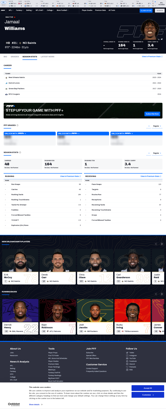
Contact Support (92, 368)
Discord (132, 364)
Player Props (52, 353)
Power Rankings (54, 367)
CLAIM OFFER (146, 10)
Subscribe (89, 353)
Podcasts (132, 367)
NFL (4, 2)
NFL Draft (13, 380)
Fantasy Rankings (54, 375)
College (13, 377)
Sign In (160, 10)
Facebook (133, 361)
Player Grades (53, 361)
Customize (146, 395)
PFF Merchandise (92, 358)
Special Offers (91, 355)
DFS (11, 374)
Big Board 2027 (53, 378)
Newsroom (14, 355)
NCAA (3, 5)
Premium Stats (53, 364)
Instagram (133, 355)
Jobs (12, 353)
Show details (34, 404)
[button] (152, 114)
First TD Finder (53, 355)
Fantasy (13, 371)
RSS (131, 370)
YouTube (132, 358)
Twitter (131, 353)
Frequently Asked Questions (96, 371)
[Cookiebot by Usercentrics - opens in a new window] (14, 404)
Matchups (51, 370)
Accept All (148, 388)
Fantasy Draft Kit (54, 372)
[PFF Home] (3, 10)
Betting (12, 368)
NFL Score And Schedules (57, 358)
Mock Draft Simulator (55, 381)
